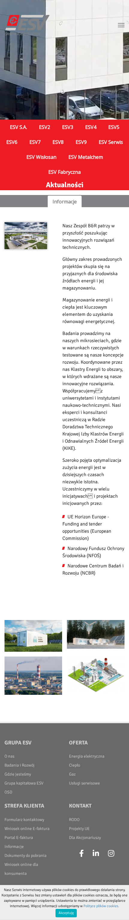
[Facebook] (81, 853)
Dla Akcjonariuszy (85, 837)
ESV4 (90, 127)
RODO (74, 819)
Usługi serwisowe (84, 783)
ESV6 (11, 142)
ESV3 (67, 127)
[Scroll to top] (117, 908)
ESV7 (34, 142)
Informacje (14, 846)
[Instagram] (111, 853)
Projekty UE (79, 828)
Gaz (72, 774)
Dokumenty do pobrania (25, 855)
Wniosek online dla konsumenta (21, 869)
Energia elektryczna (86, 756)
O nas (9, 756)
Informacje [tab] (64, 201)
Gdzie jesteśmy (17, 774)
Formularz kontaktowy (24, 819)
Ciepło (74, 765)
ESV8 (58, 142)
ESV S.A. (18, 127)
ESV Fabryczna (64, 172)
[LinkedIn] (96, 853)
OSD (8, 792)
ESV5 (113, 127)
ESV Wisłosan (41, 157)
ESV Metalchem (85, 157)
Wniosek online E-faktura (27, 828)
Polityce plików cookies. (101, 906)
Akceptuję (66, 913)
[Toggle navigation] (121, 25)
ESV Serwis (111, 142)
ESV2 (44, 127)
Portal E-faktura (18, 837)
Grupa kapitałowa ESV (24, 783)
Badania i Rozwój (19, 765)
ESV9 (81, 142)
